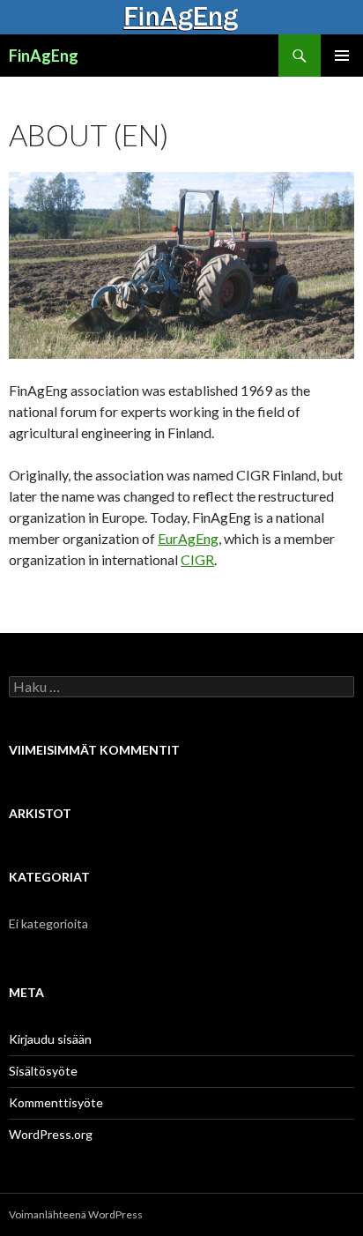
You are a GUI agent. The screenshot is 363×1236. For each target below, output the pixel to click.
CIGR (197, 559)
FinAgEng (43, 55)
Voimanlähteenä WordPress (76, 1214)
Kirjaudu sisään (50, 1038)
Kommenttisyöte (56, 1102)
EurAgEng (188, 538)
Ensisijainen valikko (342, 55)
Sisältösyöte (43, 1070)
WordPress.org (51, 1134)
